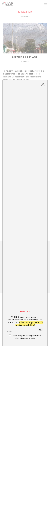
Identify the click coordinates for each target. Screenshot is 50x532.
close (43, 84)
